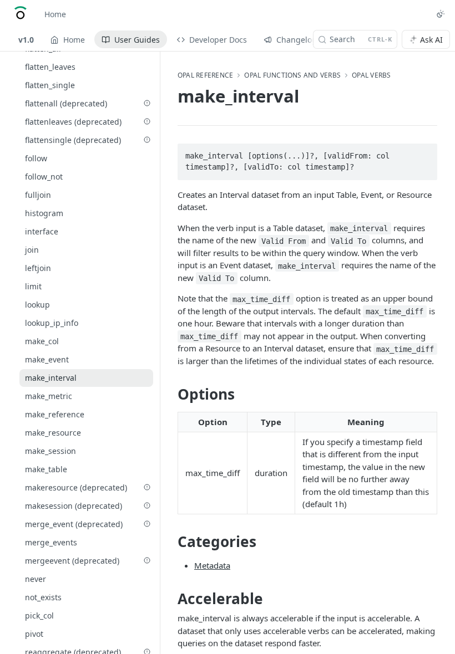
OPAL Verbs (371, 75)
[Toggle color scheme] (440, 14)
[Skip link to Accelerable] (170, 598)
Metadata (212, 565)
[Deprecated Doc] (147, 103)
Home (55, 14)
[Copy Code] (424, 152)
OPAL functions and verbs (292, 75)
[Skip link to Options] (170, 394)
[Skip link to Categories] (170, 541)
